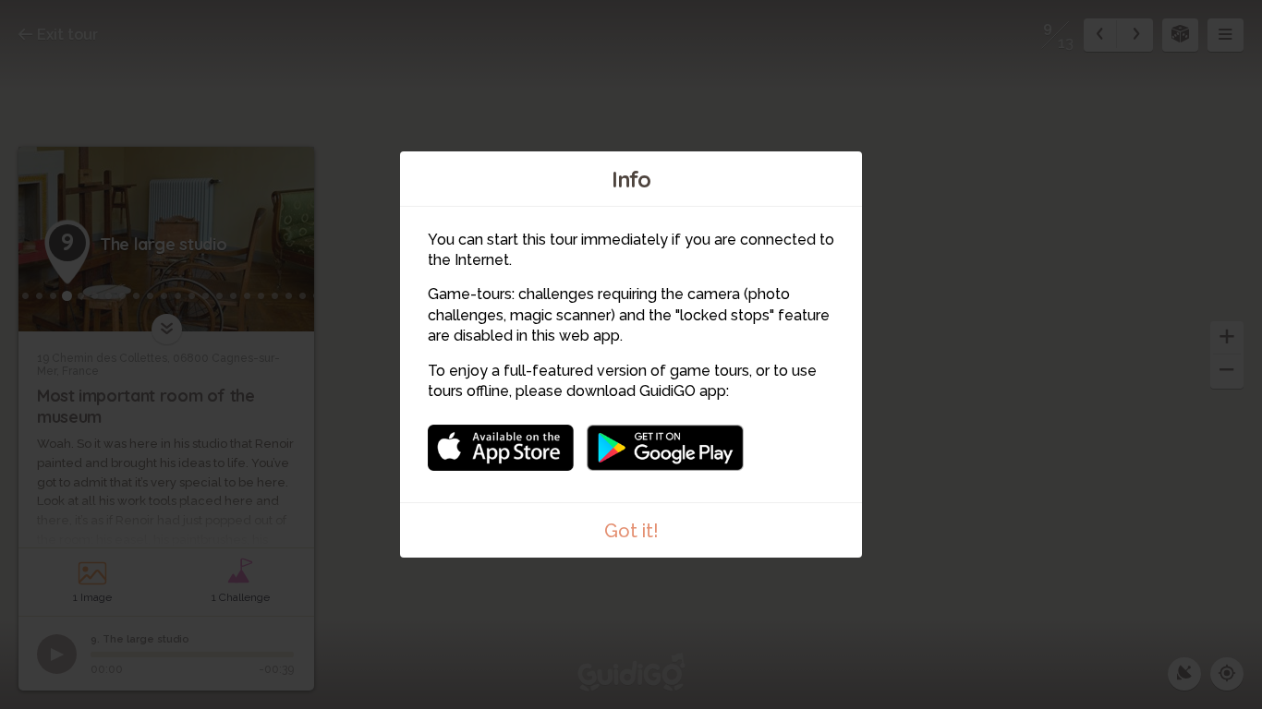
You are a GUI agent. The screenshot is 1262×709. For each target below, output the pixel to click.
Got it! (631, 531)
